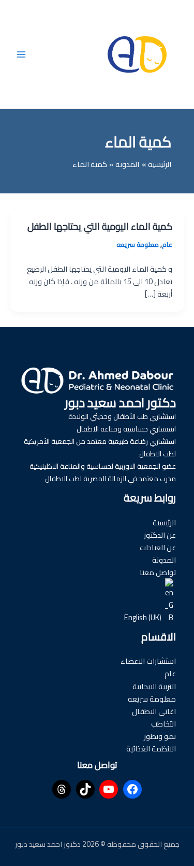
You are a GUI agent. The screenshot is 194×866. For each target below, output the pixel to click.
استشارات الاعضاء (148, 661)
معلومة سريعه (137, 244)
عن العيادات (158, 547)
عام (167, 244)
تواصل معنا (158, 572)
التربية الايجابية (154, 686)
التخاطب (163, 724)
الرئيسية (164, 522)
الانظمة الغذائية (151, 749)
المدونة (164, 560)
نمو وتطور (160, 736)
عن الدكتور (160, 535)
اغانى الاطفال (154, 711)
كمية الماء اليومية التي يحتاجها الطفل (99, 226)
